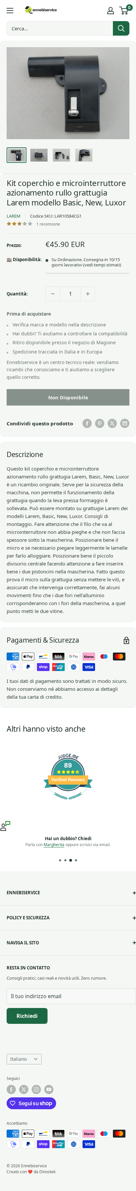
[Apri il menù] (10, 10)
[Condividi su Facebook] (87, 423)
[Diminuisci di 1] (53, 294)
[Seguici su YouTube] (48, 1089)
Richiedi (27, 1016)
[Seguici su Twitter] (23, 1089)
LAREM (13, 216)
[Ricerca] (121, 28)
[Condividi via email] (124, 423)
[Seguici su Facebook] (11, 1089)
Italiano (18, 1059)
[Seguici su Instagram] (36, 1089)
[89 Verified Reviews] (68, 802)
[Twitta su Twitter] (112, 423)
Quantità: (17, 294)
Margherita (54, 844)
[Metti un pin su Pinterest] (99, 423)
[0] (124, 11)
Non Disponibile (68, 397)
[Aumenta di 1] (88, 294)
